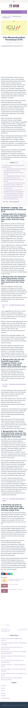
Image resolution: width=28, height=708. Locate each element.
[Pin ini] (7, 574)
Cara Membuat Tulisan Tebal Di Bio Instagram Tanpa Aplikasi (16, 580)
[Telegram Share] (9, 574)
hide (17, 162)
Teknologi (3, 695)
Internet (3, 688)
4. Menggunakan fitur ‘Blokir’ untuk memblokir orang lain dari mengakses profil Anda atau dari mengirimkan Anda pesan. (13, 191)
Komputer (3, 685)
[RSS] (14, 1)
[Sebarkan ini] (2, 574)
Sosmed (8, 625)
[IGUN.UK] (14, 6)
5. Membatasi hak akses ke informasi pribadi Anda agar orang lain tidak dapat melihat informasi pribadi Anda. (13, 197)
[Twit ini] (4, 574)
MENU (24, 12)
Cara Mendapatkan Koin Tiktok (15, 589)
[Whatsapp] (12, 574)
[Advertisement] (14, 62)
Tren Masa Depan (5, 698)
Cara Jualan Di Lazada (13, 584)
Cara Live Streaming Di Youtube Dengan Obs (5, 630)
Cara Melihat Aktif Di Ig (22, 629)
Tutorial (3, 690)
